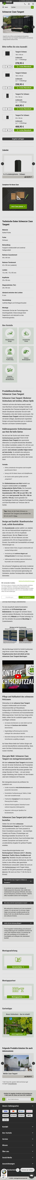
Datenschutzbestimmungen (27, 581)
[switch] (4, 1177)
